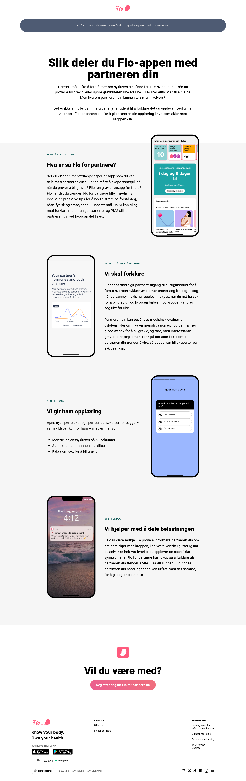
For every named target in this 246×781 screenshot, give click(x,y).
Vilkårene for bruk (201, 734)
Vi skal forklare (124, 273)
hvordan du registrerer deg (154, 25)
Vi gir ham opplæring (74, 411)
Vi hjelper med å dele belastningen (149, 528)
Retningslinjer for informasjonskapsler (203, 726)
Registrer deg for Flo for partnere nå (123, 685)
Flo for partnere (102, 730)
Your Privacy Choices (198, 746)
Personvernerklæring (203, 739)
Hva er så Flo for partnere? (81, 164)
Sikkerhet (99, 725)
